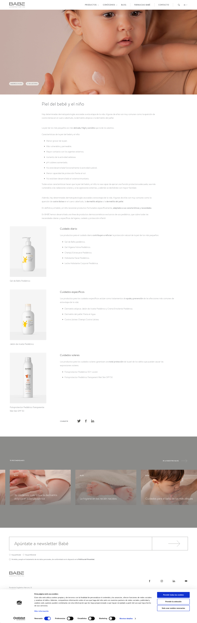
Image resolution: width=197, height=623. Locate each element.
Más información (41, 611)
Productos (91, 5)
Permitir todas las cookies (173, 595)
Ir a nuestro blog (171, 461)
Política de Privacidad (86, 559)
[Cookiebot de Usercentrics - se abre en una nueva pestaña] (19, 618)
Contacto (163, 5)
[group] (40, 487)
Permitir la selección (173, 602)
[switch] (70, 618)
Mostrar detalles (126, 618)
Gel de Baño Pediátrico (20, 280)
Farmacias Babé (142, 5)
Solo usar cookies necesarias (173, 608)
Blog (123, 5)
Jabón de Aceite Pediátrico (22, 344)
